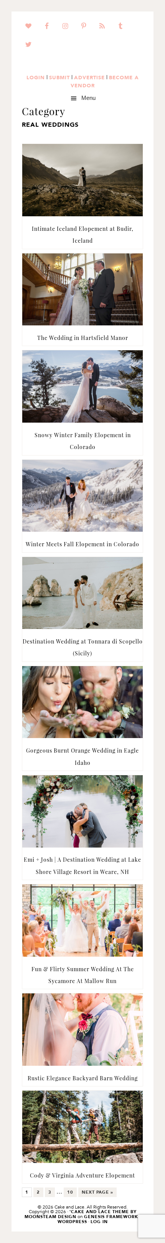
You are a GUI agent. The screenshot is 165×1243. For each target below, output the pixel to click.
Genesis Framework (111, 1216)
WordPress (72, 1221)
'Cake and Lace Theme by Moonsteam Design (81, 1214)
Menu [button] (88, 98)
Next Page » (97, 1193)
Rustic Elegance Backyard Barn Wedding (83, 1078)
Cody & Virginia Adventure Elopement (82, 1175)
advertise (89, 77)
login (35, 77)
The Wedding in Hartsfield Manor (82, 337)
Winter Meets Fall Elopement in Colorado (82, 544)
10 (72, 1193)
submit (59, 77)
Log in (99, 1221)
